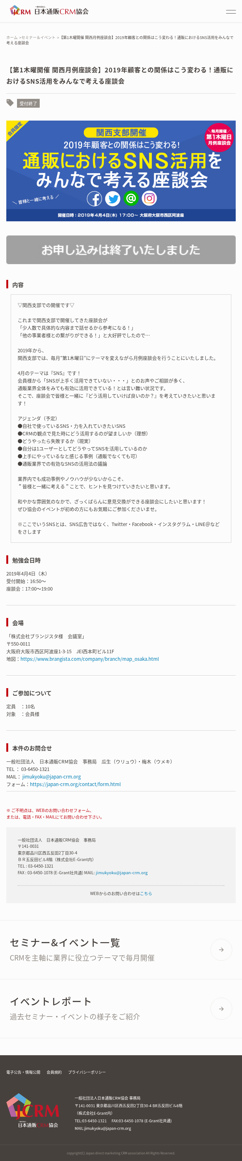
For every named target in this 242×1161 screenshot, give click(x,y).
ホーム (12, 37)
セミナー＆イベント (38, 37)
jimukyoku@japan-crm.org (51, 776)
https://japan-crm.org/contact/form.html (75, 784)
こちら (146, 893)
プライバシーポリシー (87, 1072)
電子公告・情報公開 (23, 1072)
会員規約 (54, 1072)
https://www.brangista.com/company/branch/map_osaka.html (89, 658)
